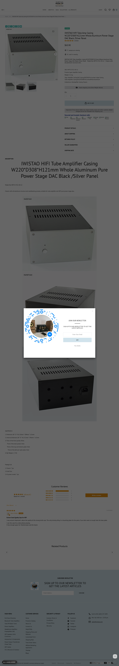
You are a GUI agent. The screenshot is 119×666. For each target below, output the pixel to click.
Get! (77, 340)
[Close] (92, 311)
